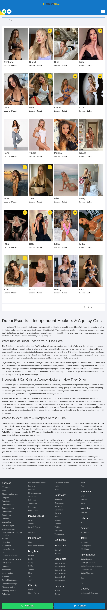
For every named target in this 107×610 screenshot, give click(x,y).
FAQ (82, 583)
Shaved (84, 513)
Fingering (6, 542)
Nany (82, 198)
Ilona (6, 153)
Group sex (6, 563)
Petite (30, 566)
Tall (29, 576)
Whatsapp (29, 606)
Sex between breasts (37, 483)
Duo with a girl (8, 525)
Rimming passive (9, 590)
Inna (6, 107)
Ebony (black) (34, 593)
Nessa (82, 153)
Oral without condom (10, 580)
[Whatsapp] (4, 11)
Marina (58, 153)
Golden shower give (10, 556)
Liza (81, 107)
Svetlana (9, 62)
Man (30, 542)
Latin (57, 486)
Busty (30, 559)
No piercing (85, 532)
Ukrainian (58, 531)
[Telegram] (9, 11)
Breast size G (60, 581)
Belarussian (59, 503)
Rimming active (8, 587)
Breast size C (60, 570)
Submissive (33, 500)
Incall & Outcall (34, 527)
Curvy (30, 562)
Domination (6, 522)
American (58, 499)
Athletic (31, 555)
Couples (5, 498)
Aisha (32, 289)
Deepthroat (6, 515)
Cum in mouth (8, 505)
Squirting (31, 489)
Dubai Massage (87, 573)
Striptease (32, 496)
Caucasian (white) (62, 483)
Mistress (5, 577)
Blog (82, 578)
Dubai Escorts (86, 559)
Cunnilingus (7, 511)
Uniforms (32, 507)
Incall (30, 520)
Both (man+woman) (36, 546)
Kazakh (58, 513)
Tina (31, 198)
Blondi (32, 62)
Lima (57, 244)
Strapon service (34, 493)
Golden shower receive (11, 559)
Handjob (5, 566)
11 (100, 307)
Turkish (58, 527)
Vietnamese (59, 534)
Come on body (8, 508)
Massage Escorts (88, 562)
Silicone (58, 553)
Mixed (57, 489)
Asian (30, 590)
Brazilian (58, 506)
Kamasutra (6, 570)
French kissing (8, 549)
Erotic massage (8, 529)
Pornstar (31, 532)
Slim (30, 573)
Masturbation (7, 573)
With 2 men (33, 510)
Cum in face (7, 501)
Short (83, 496)
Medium (84, 499)
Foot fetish (6, 545)
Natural (58, 550)
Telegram (81, 606)
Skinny (31, 569)
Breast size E (60, 577)
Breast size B (60, 567)
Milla (82, 62)
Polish (57, 517)
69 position (6, 487)
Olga (82, 289)
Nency (57, 289)
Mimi (31, 107)
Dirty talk (5, 519)
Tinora (32, 153)
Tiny (30, 580)
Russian (58, 520)
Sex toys (31, 486)
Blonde (57, 590)
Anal (4, 491)
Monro (7, 198)
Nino (56, 62)
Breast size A (60, 563)
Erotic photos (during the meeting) (12, 533)
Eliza (82, 244)
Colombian (59, 510)
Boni (31, 244)
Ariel (6, 289)
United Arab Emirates (89, 593)
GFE (4, 552)
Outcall (31, 524)
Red (82, 486)
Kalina (57, 107)
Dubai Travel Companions (91, 566)
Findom (5, 538)
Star (82, 522)
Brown (57, 594)
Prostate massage (9, 584)
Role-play (6, 594)
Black (83, 483)
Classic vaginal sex (10, 494)
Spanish (58, 524)
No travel (84, 542)
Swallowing (32, 503)
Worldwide (85, 549)
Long (83, 503)
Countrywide (86, 546)
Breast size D (60, 574)
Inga (6, 244)
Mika (56, 198)
